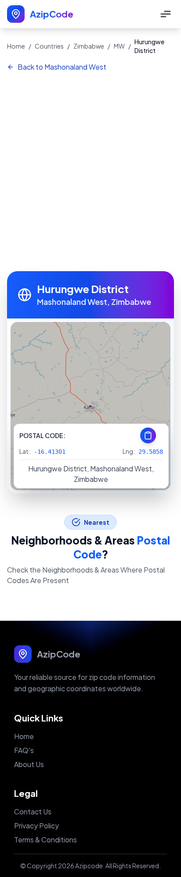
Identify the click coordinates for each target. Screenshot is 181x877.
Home (16, 46)
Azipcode (89, 866)
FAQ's (24, 750)
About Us (29, 764)
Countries (49, 46)
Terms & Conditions (45, 839)
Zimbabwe (88, 46)
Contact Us (32, 811)
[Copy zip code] (148, 435)
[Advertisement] (90, 172)
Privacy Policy (36, 825)
